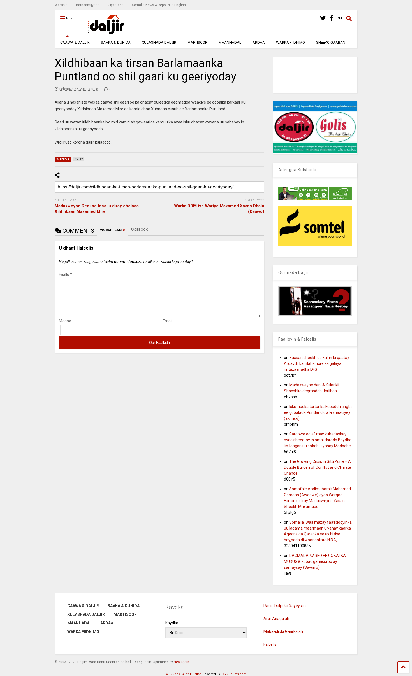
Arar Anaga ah (276, 618)
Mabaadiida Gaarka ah (283, 631)
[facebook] (331, 18)
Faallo (65, 274)
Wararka (61, 5)
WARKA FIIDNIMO (290, 42)
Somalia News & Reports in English (159, 5)
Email (167, 321)
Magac (65, 321)
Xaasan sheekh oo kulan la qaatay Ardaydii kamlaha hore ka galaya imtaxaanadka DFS (316, 363)
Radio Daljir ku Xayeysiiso (285, 605)
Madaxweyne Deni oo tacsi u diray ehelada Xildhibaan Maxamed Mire (97, 208)
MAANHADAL (230, 42)
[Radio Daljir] (102, 32)
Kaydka (171, 623)
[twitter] (323, 18)
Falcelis (269, 644)
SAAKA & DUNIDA (116, 42)
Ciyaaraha (116, 5)
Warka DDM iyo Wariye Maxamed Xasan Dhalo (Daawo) (219, 208)
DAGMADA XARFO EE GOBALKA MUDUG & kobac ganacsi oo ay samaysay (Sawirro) (315, 561)
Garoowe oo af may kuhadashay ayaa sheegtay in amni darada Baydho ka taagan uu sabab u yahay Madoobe (317, 440)
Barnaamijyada (87, 5)
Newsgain (181, 662)
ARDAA (259, 42)
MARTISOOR (197, 42)
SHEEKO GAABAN (330, 42)
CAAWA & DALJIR (75, 42)
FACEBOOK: (140, 230)
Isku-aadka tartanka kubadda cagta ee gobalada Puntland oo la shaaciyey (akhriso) (318, 412)
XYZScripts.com (235, 674)
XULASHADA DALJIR (159, 42)
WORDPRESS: (112, 230)
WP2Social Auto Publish (184, 674)
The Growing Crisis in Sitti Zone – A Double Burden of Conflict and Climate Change (317, 467)
